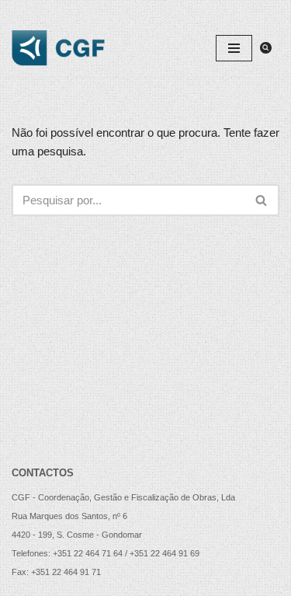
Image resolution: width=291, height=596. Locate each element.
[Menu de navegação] (234, 48)
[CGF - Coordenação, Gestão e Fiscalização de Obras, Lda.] (58, 48)
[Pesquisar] (266, 48)
